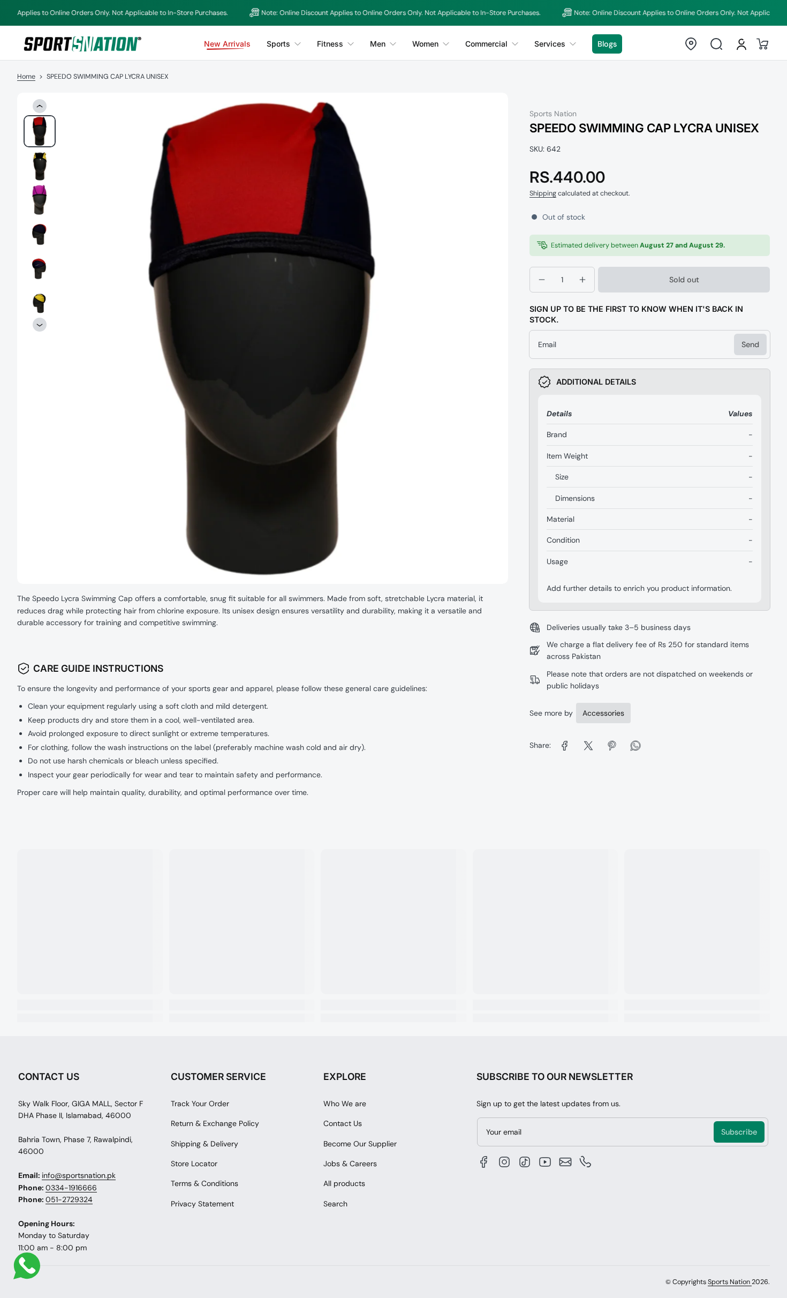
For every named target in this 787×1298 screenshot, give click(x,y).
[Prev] (40, 106)
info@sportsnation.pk (79, 1175)
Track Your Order (200, 1103)
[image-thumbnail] (40, 131)
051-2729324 (69, 1199)
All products (344, 1183)
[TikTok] (524, 1162)
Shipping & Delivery (204, 1144)
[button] (690, 43)
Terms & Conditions (204, 1183)
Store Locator (194, 1163)
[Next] (40, 325)
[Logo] (82, 43)
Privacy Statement (202, 1204)
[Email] (565, 1162)
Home (26, 76)
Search (335, 1204)
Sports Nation (730, 1282)
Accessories (603, 713)
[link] (284, 44)
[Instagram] (504, 1162)
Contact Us (342, 1123)
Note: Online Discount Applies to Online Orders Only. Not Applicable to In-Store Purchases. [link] (371, 13)
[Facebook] (484, 1162)
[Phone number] (585, 1162)
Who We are (344, 1103)
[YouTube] (545, 1162)
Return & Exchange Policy (215, 1123)
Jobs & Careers (350, 1163)
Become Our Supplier (360, 1144)
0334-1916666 (71, 1187)
